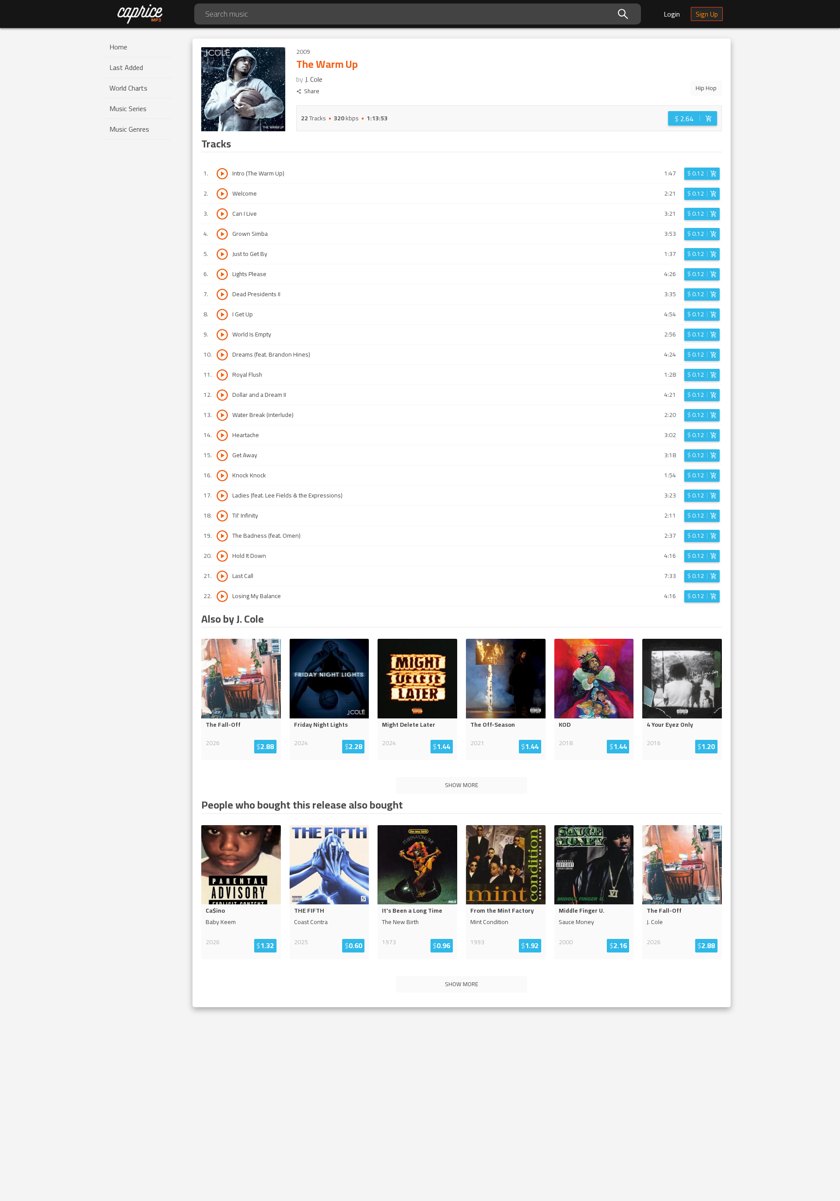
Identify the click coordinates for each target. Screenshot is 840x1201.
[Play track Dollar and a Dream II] (222, 395)
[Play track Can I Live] (222, 214)
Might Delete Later (408, 724)
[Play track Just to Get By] (222, 254)
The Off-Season (492, 724)
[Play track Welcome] (222, 194)
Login (672, 14)
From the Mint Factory (502, 910)
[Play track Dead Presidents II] (222, 294)
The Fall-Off (223, 724)
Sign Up (707, 14)
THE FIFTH (309, 910)
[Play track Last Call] (222, 576)
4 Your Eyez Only (670, 724)
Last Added (126, 67)
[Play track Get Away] (222, 455)
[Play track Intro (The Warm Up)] (222, 174)
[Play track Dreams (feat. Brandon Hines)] (222, 355)
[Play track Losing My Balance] (222, 596)
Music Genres (129, 129)
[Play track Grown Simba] (222, 234)
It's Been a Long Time (412, 910)
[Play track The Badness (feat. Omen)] (222, 536)
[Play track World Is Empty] (222, 335)
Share (311, 91)
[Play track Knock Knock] (222, 475)
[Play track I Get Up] (222, 314)
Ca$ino (215, 910)
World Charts (128, 88)
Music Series (128, 108)
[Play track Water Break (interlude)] (222, 415)
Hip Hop (706, 88)
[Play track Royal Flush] (222, 375)
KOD (564, 724)
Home (118, 46)
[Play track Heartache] (222, 435)
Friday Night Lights (321, 724)
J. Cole (313, 79)
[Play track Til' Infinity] (222, 516)
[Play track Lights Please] (222, 274)
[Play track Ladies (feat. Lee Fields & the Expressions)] (222, 496)
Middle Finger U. (582, 910)
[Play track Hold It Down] (222, 556)
